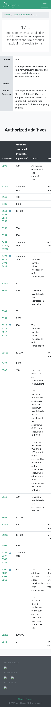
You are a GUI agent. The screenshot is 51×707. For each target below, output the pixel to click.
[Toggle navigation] (45, 5)
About (21, 699)
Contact (30, 699)
